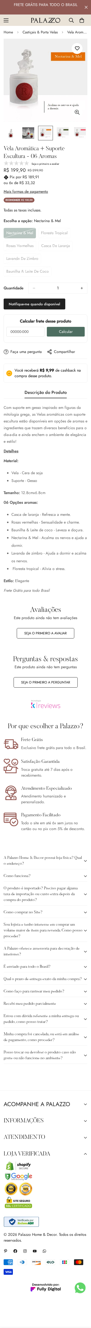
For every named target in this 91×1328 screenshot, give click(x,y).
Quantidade (14, 288)
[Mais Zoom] (77, 112)
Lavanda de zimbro (23, 260)
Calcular (66, 331)
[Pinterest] (6, 1251)
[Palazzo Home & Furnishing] (45, 20)
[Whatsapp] (44, 1251)
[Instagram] (25, 1251)
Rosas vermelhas (21, 247)
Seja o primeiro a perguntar (45, 682)
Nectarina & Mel (21, 234)
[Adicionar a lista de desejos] (77, 48)
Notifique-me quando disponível (34, 304)
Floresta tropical (55, 234)
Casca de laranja (57, 247)
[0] (81, 20)
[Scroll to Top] (82, 1302)
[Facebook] (15, 1251)
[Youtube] (35, 1251)
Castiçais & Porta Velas (40, 32)
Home (8, 32)
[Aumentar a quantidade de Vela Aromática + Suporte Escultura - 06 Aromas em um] (81, 288)
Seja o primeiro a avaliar (45, 633)
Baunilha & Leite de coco (27, 273)
